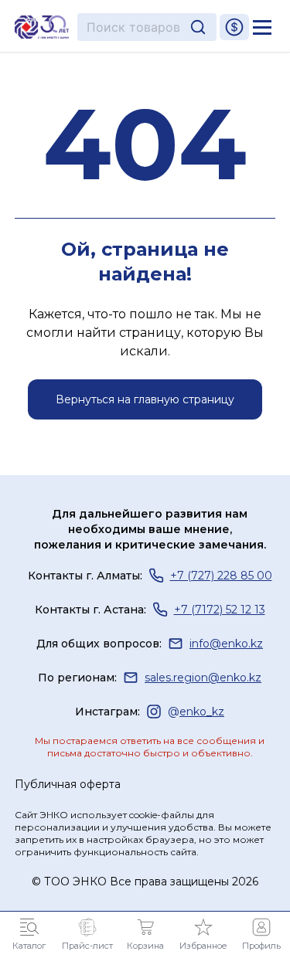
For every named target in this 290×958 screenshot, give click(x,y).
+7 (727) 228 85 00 (221, 576)
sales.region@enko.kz (203, 678)
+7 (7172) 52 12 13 (219, 610)
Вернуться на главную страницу (145, 399)
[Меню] (262, 27)
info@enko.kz (226, 644)
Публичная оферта (68, 784)
